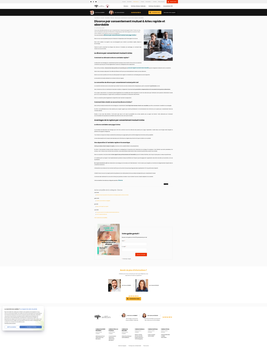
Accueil (124, 1)
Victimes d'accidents (154, 6)
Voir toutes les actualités (100, 217)
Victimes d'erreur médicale (138, 6)
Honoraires (148, 1)
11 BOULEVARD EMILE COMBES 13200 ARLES (165, 336)
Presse (142, 1)
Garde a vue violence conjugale (103, 200)
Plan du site (146, 345)
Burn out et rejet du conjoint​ (102, 206)
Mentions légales (122, 345)
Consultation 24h (168, 6)
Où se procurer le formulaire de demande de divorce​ (107, 212)
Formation (129, 1)
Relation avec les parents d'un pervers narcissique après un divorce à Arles (112, 195)
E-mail (124, 246)
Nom (123, 241)
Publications (135, 1)
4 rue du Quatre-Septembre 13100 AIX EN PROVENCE (112, 338)
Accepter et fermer (31, 327)
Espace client (172, 2)
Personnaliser (12, 327)
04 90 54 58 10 (136, 13)
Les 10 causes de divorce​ (101, 214)
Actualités (107, 18)
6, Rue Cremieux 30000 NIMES (151, 335)
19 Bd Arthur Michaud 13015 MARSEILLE (126, 336)
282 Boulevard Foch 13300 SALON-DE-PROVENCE (100, 337)
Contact (154, 1)
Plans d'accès (161, 1)
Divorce (126, 6)
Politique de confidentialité (135, 345)
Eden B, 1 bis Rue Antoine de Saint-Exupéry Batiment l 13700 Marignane (139, 337)
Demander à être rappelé (169, 12)
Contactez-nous (154, 12)
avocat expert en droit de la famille (138, 68)
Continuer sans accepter (10, 323)
